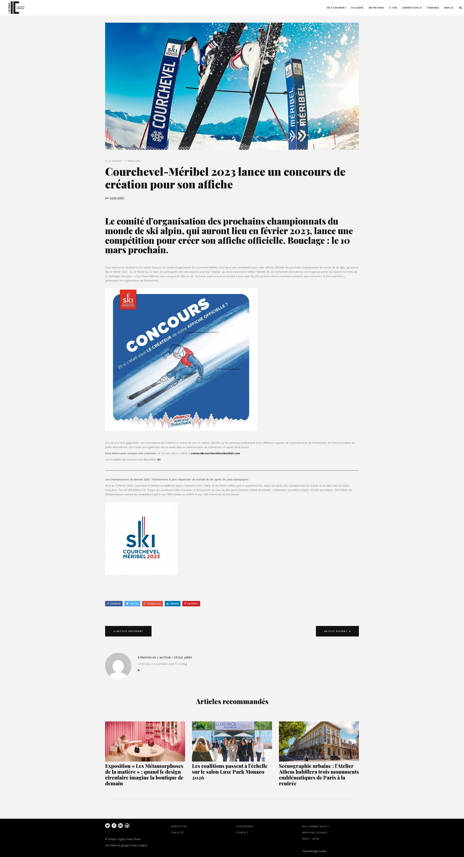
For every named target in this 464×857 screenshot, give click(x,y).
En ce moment (114, 161)
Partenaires (245, 826)
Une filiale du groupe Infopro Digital (126, 845)
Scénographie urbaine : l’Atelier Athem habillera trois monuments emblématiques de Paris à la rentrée (319, 774)
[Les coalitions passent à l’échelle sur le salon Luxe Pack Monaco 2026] (232, 741)
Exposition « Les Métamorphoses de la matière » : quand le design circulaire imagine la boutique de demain (144, 774)
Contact (242, 832)
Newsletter (179, 826)
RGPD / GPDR (311, 838)
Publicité (177, 832)
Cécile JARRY (117, 198)
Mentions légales (315, 832)
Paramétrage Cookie (314, 851)
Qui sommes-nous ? (316, 826)
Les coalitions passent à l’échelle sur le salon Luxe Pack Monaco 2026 (230, 771)
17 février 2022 (132, 160)
